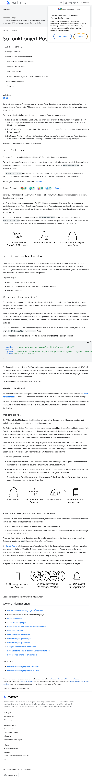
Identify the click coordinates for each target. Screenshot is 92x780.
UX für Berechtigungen (16, 623)
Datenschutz (26, 769)
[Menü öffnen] (3, 2)
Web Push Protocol (15, 631)
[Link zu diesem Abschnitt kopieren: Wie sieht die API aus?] (27, 388)
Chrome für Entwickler (12, 729)
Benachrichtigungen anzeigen (19, 639)
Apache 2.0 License (26, 681)
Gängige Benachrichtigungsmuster (21, 647)
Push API (38, 181)
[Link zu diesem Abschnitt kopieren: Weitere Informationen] (32, 604)
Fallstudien (7, 736)
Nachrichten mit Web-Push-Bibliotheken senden (26, 627)
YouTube (7, 752)
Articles (7, 9)
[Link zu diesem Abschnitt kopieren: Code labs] (15, 661)
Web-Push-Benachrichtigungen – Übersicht (25, 610)
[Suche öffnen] (61, 2)
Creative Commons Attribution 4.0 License (65, 679)
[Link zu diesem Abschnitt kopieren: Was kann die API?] (23, 415)
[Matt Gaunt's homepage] (7, 99)
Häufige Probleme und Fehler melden (22, 655)
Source (58, 188)
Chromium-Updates (11, 732)
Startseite (6, 30)
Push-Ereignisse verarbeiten (18, 635)
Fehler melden (9, 716)
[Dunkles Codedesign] (88, 342)
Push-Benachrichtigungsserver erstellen (23, 670)
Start (80, 36)
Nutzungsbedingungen (11, 769)
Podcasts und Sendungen (13, 740)
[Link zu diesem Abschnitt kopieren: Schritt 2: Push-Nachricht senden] (44, 256)
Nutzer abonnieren (14, 619)
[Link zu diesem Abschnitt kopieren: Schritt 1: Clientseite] (28, 150)
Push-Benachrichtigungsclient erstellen (23, 666)
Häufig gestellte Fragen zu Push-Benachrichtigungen (28, 651)
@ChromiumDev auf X (12, 749)
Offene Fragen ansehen (12, 720)
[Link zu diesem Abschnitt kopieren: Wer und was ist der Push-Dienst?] (39, 297)
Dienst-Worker (11, 546)
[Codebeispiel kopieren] (90, 342)
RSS (5, 759)
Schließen (62, 36)
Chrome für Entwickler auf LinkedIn (16, 756)
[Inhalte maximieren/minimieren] (21, 47)
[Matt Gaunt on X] (4, 99)
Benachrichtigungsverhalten (18, 643)
